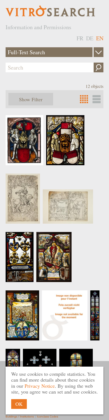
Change (98, 52)
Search (98, 67)
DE (89, 38)
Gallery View (97, 99)
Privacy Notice (40, 385)
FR (80, 38)
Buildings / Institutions (20, 416)
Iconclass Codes (47, 416)
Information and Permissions (38, 27)
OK (19, 404)
